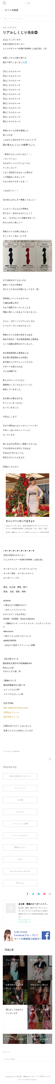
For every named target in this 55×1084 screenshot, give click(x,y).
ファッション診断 (20, 823)
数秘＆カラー (20, 847)
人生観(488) (15, 751)
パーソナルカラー (20, 835)
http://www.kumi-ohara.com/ (16, 707)
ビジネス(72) (7, 751)
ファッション (20, 788)
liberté (20, 859)
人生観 (20, 800)
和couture (20, 883)
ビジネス (20, 811)
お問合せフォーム (11, 712)
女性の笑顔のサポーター (20, 776)
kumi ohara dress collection (20, 871)
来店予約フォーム (11, 716)
